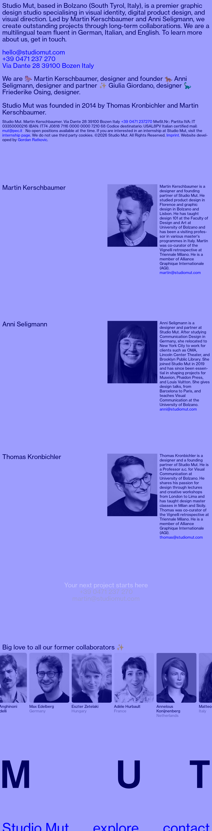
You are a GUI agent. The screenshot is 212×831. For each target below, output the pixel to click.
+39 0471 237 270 (106, 591)
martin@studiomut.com (106, 598)
